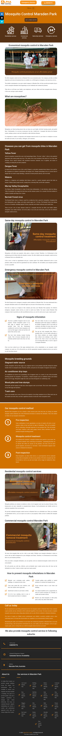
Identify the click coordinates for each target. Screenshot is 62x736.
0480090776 (48, 3)
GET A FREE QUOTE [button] (31, 20)
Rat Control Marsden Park (24, 714)
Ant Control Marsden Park (24, 684)
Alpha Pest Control (27, 732)
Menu (29, 8)
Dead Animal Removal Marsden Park (45, 696)
